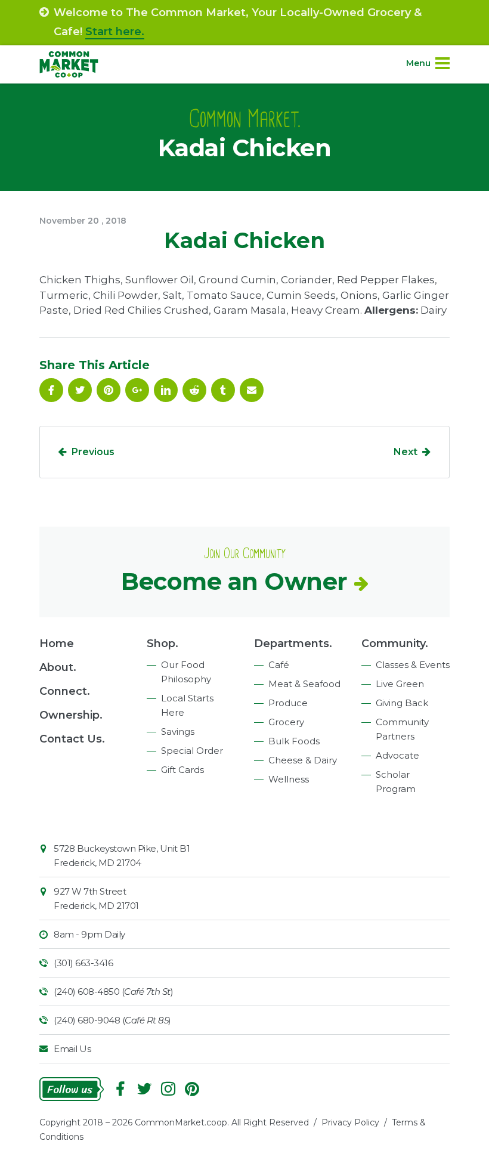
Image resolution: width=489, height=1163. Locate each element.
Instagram (168, 1089)
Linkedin (166, 390)
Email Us (72, 1048)
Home (56, 643)
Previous (93, 451)
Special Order (192, 750)
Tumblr (223, 390)
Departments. (293, 643)
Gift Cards (182, 769)
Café (278, 664)
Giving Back (402, 703)
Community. (394, 643)
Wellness (288, 779)
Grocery (286, 722)
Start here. (114, 31)
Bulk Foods (294, 741)
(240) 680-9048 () (112, 1020)
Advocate (397, 755)
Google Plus (137, 390)
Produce (288, 703)
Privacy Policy (350, 1122)
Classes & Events (413, 664)
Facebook (51, 390)
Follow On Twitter (80, 390)
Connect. (64, 691)
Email (252, 390)
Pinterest (108, 390)
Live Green (400, 683)
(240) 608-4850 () (113, 991)
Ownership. (71, 715)
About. (57, 667)
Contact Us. (72, 739)
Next (405, 451)
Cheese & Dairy (302, 760)
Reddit (194, 390)
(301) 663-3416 (83, 963)
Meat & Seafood (304, 683)
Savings (177, 731)
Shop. (162, 643)
